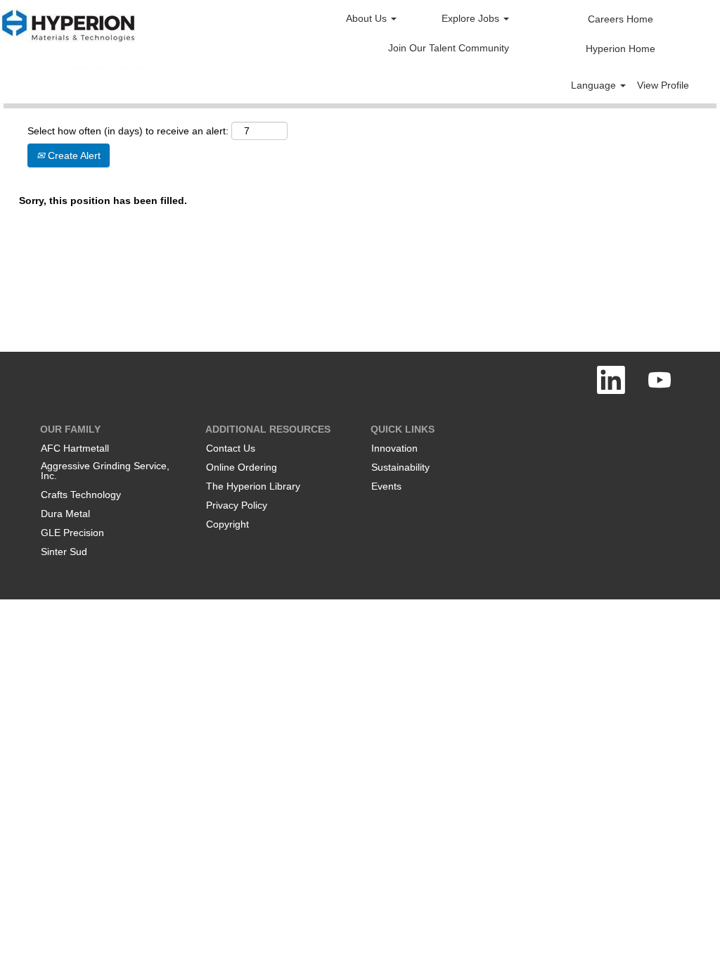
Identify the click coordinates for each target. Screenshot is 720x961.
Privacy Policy (236, 505)
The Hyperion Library (253, 486)
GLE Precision (72, 532)
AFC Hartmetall (75, 448)
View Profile (663, 85)
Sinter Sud (64, 551)
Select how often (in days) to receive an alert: (128, 130)
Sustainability (400, 467)
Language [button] (595, 85)
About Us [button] (368, 18)
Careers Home (620, 19)
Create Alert (73, 155)
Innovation (394, 448)
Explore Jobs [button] (472, 18)
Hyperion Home (620, 48)
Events (386, 486)
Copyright (227, 524)
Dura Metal (65, 513)
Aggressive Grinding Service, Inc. (105, 470)
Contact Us (230, 448)
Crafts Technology (81, 494)
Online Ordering (241, 467)
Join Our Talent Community (448, 47)
